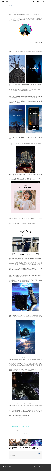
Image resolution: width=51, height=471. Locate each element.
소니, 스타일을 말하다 (14, 452)
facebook (37, 466)
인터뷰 (12, 5)
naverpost (39, 466)
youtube (34, 466)
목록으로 (25, 433)
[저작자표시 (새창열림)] (17, 430)
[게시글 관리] (12, 430)
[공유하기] (11, 430)
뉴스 (43, 1)
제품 (33, 1)
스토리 (38, 1)
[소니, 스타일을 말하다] (7, 1)
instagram (36, 466)
